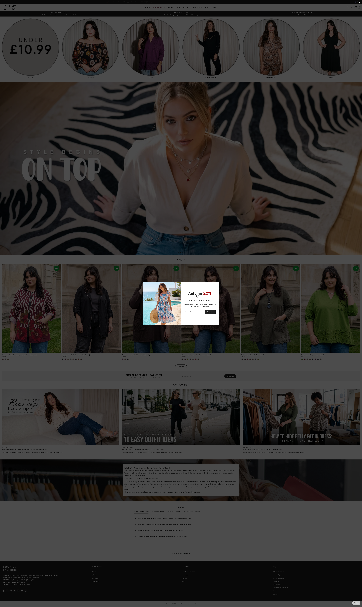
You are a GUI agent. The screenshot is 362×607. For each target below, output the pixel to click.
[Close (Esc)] (359, 2)
